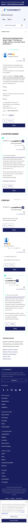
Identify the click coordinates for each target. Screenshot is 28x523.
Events (3, 473)
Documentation (5, 479)
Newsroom (4, 466)
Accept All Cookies (14, 520)
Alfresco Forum (5, 31)
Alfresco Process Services (10, 352)
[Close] (26, 502)
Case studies (4, 398)
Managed (4, 437)
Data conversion (5, 443)
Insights (3, 404)
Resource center (5, 414)
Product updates (5, 427)
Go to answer (14, 50)
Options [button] (26, 31)
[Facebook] (3, 390)
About (3, 456)
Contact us (14, 380)
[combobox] (14, 25)
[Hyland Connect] (11, 10)
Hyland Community (7, 15)
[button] (5, 121)
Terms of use (19, 498)
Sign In (9, 19)
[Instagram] (12, 390)
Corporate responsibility (7, 463)
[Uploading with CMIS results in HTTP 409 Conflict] (25, 199)
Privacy (7, 498)
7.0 (12, 115)
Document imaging (6, 446)
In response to (20, 145)
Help (3, 19)
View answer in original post (9, 181)
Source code (6, 357)
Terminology (5, 418)
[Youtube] (20, 390)
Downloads (4, 421)
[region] (14, 511)
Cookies (12, 498)
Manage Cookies (14, 516)
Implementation (5, 434)
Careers (3, 453)
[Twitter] (7, 390)
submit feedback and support (15, 4)
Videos (3, 424)
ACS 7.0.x (6, 115)
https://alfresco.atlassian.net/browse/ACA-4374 (14, 157)
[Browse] (24, 19)
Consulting (4, 440)
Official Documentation (9, 354)
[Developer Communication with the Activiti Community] (22, 199)
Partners (3, 459)
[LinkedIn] (16, 390)
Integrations (4, 407)
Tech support (5, 482)
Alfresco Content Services (13, 110)
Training (3, 476)
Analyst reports (5, 401)
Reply (14, 125)
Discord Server (7, 359)
